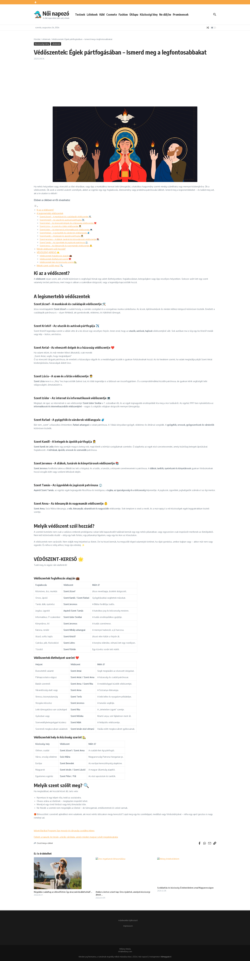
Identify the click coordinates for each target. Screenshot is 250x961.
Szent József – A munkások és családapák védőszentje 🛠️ (66, 216)
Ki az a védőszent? (45, 210)
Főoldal (37, 39)
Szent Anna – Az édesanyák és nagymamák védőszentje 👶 (66, 245)
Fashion (123, 14)
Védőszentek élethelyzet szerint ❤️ (56, 259)
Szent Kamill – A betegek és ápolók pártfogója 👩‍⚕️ (62, 236)
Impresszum (128, 926)
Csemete (111, 14)
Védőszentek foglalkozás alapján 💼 (56, 255)
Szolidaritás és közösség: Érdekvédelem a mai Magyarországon (185, 887)
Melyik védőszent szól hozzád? (51, 249)
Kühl (102, 14)
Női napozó (56, 13)
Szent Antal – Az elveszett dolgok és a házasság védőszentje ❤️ (68, 223)
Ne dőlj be (165, 14)
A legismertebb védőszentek (50, 213)
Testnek (80, 14)
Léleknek (92, 14)
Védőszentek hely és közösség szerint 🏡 (58, 262)
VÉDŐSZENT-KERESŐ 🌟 (48, 252)
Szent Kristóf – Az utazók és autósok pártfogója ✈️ (62, 220)
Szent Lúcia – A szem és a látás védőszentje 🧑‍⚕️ (61, 226)
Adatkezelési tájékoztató (128, 920)
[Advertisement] (125, 82)
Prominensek (181, 14)
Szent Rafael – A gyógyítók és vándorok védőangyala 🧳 (65, 232)
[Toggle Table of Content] (36, 206)
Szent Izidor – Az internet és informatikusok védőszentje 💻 (66, 229)
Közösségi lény (149, 14)
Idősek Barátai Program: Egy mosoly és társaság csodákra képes (64, 830)
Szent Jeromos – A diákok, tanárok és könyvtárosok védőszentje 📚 (70, 239)
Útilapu (133, 14)
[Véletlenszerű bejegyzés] (208, 27)
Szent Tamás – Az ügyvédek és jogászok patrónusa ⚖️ (64, 242)
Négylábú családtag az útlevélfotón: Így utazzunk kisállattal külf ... (63, 892)
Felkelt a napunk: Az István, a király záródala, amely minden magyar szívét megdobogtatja (76, 837)
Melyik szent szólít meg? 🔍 (50, 265)
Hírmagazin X (166, 957)
